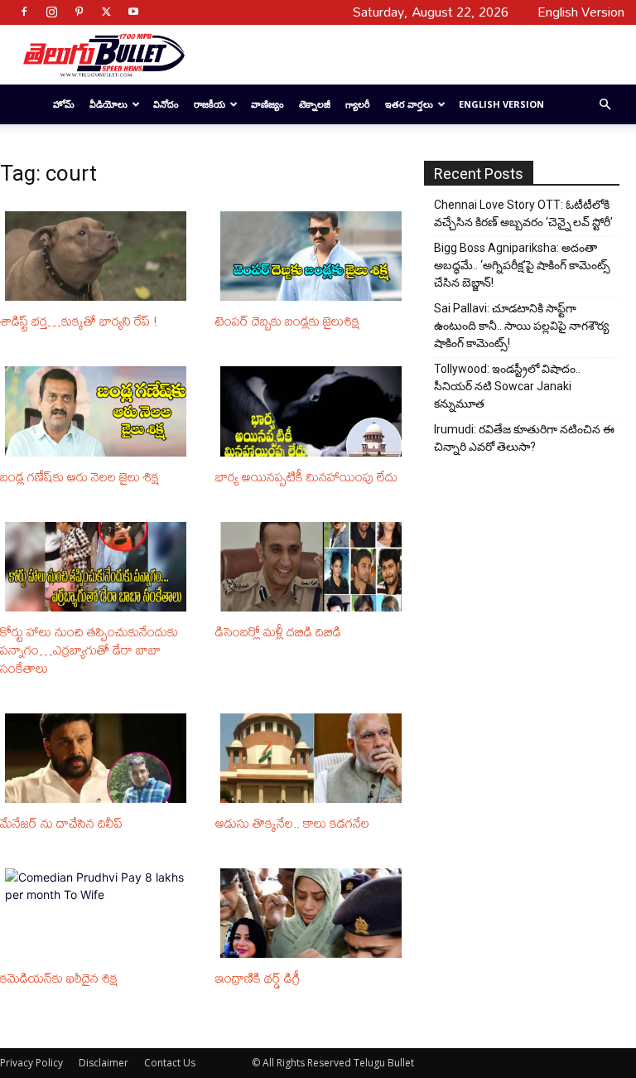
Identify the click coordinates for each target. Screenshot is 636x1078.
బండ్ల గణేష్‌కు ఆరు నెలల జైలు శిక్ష (79, 476)
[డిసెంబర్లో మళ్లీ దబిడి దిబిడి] (313, 567)
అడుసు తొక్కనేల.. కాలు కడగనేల (292, 823)
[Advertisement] (398, 55)
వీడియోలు (108, 104)
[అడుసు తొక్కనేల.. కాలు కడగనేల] (313, 758)
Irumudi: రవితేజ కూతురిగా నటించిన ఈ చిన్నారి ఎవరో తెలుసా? (524, 438)
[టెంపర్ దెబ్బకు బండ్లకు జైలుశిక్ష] (313, 256)
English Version (501, 104)
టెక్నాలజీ (314, 104)
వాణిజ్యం (267, 104)
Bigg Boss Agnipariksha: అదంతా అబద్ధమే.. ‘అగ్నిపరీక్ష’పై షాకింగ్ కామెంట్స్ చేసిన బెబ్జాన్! (522, 265)
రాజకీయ (209, 104)
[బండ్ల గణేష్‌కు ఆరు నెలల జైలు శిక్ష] (98, 411)
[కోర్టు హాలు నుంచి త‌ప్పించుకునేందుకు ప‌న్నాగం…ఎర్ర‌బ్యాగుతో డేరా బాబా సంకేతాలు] (98, 567)
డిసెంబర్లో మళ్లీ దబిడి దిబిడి (278, 631)
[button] (604, 105)
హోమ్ (64, 104)
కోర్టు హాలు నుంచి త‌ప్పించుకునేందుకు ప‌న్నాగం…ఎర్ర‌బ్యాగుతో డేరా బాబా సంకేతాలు (89, 649)
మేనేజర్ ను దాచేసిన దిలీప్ (61, 823)
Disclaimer (103, 1063)
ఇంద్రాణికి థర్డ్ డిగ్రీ (257, 977)
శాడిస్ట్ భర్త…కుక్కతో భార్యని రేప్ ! (78, 320)
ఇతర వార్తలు (409, 104)
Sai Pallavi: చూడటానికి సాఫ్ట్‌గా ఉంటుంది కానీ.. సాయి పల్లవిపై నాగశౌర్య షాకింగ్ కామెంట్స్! (521, 326)
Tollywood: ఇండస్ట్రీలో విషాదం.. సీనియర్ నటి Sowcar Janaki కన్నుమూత (507, 386)
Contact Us (169, 1063)
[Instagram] (51, 11)
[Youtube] (133, 11)
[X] (106, 11)
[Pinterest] (78, 11)
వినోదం (166, 104)
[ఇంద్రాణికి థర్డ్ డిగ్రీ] (313, 913)
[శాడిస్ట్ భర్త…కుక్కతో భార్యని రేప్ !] (98, 256)
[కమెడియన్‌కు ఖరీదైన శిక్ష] (98, 913)
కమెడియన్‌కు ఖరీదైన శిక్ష (59, 977)
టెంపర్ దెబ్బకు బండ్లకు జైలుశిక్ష (287, 320)
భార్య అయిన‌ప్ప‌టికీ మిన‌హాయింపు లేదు (306, 476)
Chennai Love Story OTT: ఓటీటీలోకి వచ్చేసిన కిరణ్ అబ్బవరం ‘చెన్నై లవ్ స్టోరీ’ (523, 213)
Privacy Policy (31, 1063)
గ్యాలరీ (357, 104)
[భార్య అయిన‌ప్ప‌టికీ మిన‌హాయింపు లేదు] (313, 411)
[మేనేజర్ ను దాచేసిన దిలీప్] (98, 758)
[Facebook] (24, 11)
